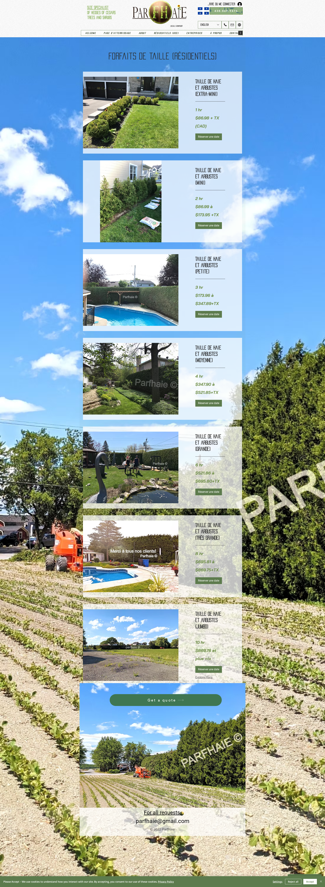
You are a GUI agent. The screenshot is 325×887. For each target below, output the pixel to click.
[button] (208, 136)
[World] (239, 25)
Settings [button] (277, 881)
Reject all (293, 881)
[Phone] (225, 25)
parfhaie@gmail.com (162, 821)
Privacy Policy (166, 881)
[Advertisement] (101, 861)
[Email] (232, 25)
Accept (310, 881)
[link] (210, 87)
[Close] (321, 881)
